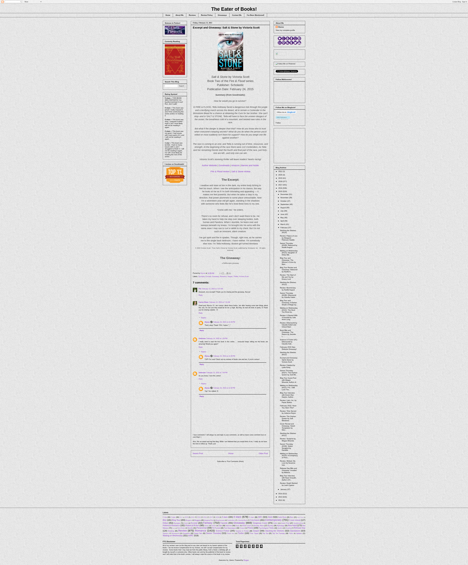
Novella (190, 528)
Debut (165, 523)
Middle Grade (246, 525)
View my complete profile (285, 30)
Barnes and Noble (250, 165)
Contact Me (237, 15)
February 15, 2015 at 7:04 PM (216, 372)
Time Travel (254, 533)
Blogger (246, 560)
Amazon (235, 165)
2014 (280, 494)
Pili (200, 289)
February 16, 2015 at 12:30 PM (224, 356)
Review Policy (207, 15)
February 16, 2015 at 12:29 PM (224, 322)
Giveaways (222, 15)
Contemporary (273, 519)
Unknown (202, 338)
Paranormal (202, 528)
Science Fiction (222, 531)
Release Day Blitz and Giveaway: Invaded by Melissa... (288, 470)
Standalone (295, 531)
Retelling (171, 531)
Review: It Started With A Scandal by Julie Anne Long (288, 317)
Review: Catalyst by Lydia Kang (287, 366)
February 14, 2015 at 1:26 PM (216, 338)
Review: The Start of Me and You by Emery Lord (288, 277)
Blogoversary (220, 520)
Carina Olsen (203, 302)
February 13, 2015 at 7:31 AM (219, 302)
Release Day (299, 528)
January (283, 489)
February (284, 228)
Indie (220, 526)
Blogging (197, 520)
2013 (280, 497)
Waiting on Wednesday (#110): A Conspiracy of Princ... (289, 456)
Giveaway (215, 276)
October (283, 201)
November (284, 198)
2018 (280, 181)
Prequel (242, 528)
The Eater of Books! (234, 9)
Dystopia (201, 276)
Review (182, 530)
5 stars (251, 517)
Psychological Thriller (266, 528)
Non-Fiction (181, 528)
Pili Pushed (216, 528)
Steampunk (175, 533)
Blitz (164, 520)
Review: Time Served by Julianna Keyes (288, 412)
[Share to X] (225, 273)
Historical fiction (192, 525)
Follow (278, 123)
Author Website (209, 165)
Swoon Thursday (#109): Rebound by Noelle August (288, 245)
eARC (191, 536)
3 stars (225, 517)
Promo (250, 528)
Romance (223, 276)
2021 (280, 171)
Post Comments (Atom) (235, 461)
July (282, 211)
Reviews (192, 15)
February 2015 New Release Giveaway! (288, 348)
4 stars (237, 516)
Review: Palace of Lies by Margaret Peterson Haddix (288, 238)
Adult (270, 517)
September (284, 204)
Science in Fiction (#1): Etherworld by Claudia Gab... (289, 342)
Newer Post (198, 453)
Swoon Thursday (213, 533)
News (173, 528)
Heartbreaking (298, 523)
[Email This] (220, 273)
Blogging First (208, 520)
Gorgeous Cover (260, 523)
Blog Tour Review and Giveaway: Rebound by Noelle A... (288, 270)
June (282, 214)
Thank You (230, 533)
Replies (203, 318)
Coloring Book (242, 520)
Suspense (186, 533)
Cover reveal (294, 520)
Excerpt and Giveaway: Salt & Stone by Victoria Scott (289, 360)
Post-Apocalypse (230, 528)
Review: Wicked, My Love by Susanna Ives (287, 463)
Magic (238, 525)
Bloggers (189, 520)
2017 (280, 185)
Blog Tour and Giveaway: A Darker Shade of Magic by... (288, 303)
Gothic (275, 523)
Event (186, 523)
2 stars (173, 517)
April (282, 221)
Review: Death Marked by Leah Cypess (288, 484)
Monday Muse (259, 526)
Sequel (230, 276)
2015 (280, 191)
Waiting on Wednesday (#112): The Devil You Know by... (289, 310)
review (219, 171)
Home (168, 15)
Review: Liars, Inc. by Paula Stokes (288, 401)
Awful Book (282, 517)
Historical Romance (171, 525)
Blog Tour (176, 520)
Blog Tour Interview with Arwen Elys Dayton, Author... (287, 395)
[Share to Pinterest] (230, 273)
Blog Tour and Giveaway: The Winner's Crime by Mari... (288, 261)
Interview (229, 526)
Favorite (224, 523)
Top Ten (265, 533)
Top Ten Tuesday (278, 533)
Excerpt (208, 276)
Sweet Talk (198, 533)
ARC (260, 517)
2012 (280, 500)
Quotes (280, 528)
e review (240, 171)
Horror (207, 525)
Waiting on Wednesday (173, 536)
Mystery (270, 526)
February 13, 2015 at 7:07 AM (212, 289)
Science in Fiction (242, 531)
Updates (299, 533)
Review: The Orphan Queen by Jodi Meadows (288, 418)
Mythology (280, 526)
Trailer (291, 533)
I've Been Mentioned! (255, 15)
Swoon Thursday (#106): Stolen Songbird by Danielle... (286, 447)
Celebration (231, 520)
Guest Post (285, 523)
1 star (165, 517)
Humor (213, 525)
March (283, 224)
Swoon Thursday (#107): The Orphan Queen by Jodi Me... (288, 373)
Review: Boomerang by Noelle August (288, 289)
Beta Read (300, 517)
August (283, 208)
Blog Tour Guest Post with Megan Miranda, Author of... (288, 380)
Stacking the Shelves (274, 531)
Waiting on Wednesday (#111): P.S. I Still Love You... (289, 387)
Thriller (235, 276)
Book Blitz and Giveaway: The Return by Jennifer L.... (288, 333)
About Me (180, 15)
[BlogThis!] (223, 273)
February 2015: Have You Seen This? (288, 407)
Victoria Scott (244, 276)
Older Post (263, 453)
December (284, 194)
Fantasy (208, 522)
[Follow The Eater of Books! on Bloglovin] (286, 113)
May (282, 218)
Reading (288, 528)
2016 (280, 188)
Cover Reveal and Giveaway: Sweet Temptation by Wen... (287, 427)
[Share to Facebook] (227, 273)
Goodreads (224, 165)
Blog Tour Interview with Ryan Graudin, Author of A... (288, 478)
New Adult (292, 525)
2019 (280, 178)
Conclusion (255, 520)
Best (291, 517)
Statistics (166, 533)
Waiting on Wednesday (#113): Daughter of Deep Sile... (289, 253)
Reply (201, 295)
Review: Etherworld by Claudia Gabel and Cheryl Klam (288, 325)
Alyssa (207, 322)
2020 (280, 175)
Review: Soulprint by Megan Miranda (288, 440)
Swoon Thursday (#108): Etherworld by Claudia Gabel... (288, 295)
